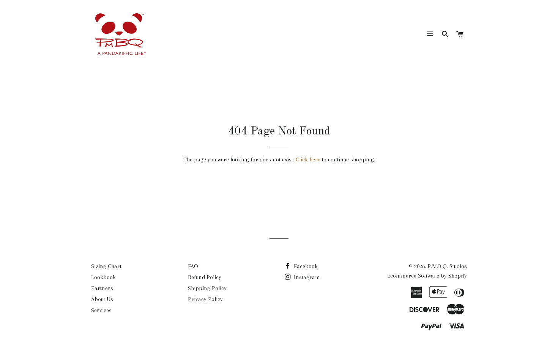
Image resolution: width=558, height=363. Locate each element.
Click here (308, 159)
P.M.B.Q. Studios (447, 266)
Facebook (305, 266)
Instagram (306, 277)
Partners (102, 288)
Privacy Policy (205, 299)
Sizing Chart (106, 266)
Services (101, 310)
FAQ (193, 266)
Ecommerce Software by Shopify (427, 275)
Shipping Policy (207, 288)
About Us (102, 299)
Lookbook (103, 277)
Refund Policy (204, 277)
